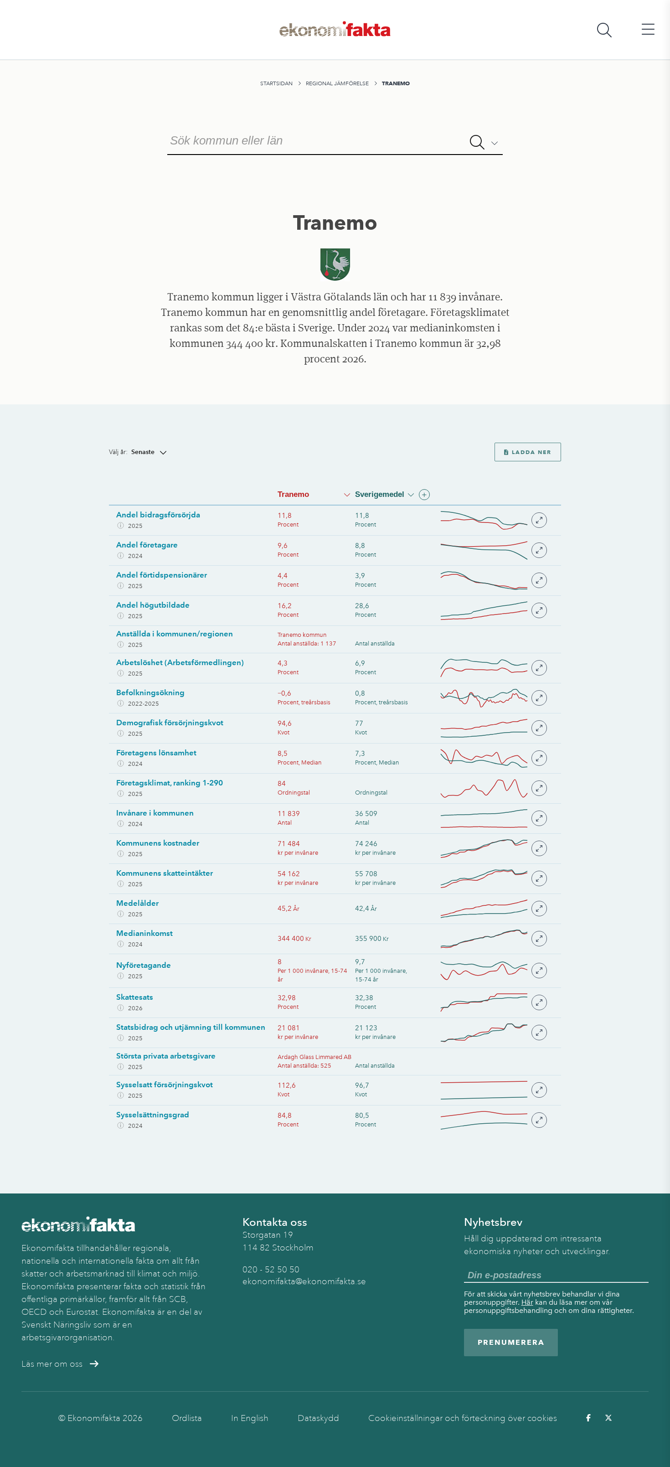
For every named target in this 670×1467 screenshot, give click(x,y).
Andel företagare (147, 544)
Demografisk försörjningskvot (169, 722)
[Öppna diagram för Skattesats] (493, 1003)
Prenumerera (511, 1342)
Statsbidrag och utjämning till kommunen (190, 1027)
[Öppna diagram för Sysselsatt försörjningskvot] (493, 1090)
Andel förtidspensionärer (161, 574)
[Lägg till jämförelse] (424, 494)
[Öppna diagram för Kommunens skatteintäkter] (493, 879)
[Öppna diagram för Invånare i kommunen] (493, 818)
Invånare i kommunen (155, 812)
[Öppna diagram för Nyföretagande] (493, 971)
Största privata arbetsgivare (166, 1055)
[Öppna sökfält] (604, 30)
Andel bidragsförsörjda (158, 514)
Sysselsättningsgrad (152, 1114)
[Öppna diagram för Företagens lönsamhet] (493, 758)
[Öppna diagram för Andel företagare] (493, 550)
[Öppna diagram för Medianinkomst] (493, 939)
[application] (484, 520)
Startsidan (276, 83)
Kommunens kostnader (157, 842)
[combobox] (335, 139)
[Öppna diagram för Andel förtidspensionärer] (493, 580)
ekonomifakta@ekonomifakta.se (304, 1281)
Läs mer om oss (51, 1364)
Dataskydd (318, 1418)
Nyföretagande (143, 965)
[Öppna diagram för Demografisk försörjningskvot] (493, 728)
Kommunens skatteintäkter (164, 873)
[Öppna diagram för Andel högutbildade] (493, 610)
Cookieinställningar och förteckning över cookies (462, 1418)
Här (527, 1302)
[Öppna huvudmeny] (648, 30)
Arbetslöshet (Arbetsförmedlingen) (180, 662)
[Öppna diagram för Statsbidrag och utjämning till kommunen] (493, 1033)
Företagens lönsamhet (156, 752)
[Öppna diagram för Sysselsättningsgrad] (493, 1120)
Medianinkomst (144, 933)
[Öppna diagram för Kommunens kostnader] (493, 848)
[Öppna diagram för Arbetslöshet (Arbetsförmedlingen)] (493, 668)
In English (249, 1418)
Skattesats (134, 997)
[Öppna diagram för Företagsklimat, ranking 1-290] (493, 788)
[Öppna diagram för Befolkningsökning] (493, 698)
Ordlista (187, 1418)
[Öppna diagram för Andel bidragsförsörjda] (493, 520)
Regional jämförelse (337, 83)
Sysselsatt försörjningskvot (164, 1084)
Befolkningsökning (150, 692)
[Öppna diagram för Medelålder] (493, 909)
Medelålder (137, 903)
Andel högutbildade (153, 605)
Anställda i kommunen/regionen (174, 633)
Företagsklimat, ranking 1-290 (169, 782)
